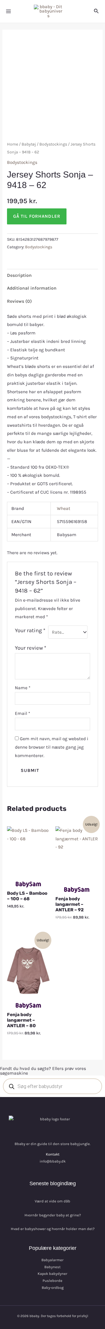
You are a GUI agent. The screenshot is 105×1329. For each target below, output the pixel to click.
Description (19, 275)
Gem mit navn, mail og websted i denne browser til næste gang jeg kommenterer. (51, 747)
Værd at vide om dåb (52, 1201)
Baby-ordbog (53, 1287)
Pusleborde (52, 1280)
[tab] (52, 275)
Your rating (30, 630)
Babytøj (29, 144)
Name (22, 687)
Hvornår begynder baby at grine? (52, 1215)
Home (12, 144)
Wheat (63, 508)
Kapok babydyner (52, 1273)
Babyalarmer (52, 1260)
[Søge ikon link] (96, 11)
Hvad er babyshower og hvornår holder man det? (52, 1229)
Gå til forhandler (36, 216)
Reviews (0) (19, 301)
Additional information (32, 288)
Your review (30, 648)
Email (22, 713)
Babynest (52, 1267)
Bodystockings (53, 144)
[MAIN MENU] (8, 11)
